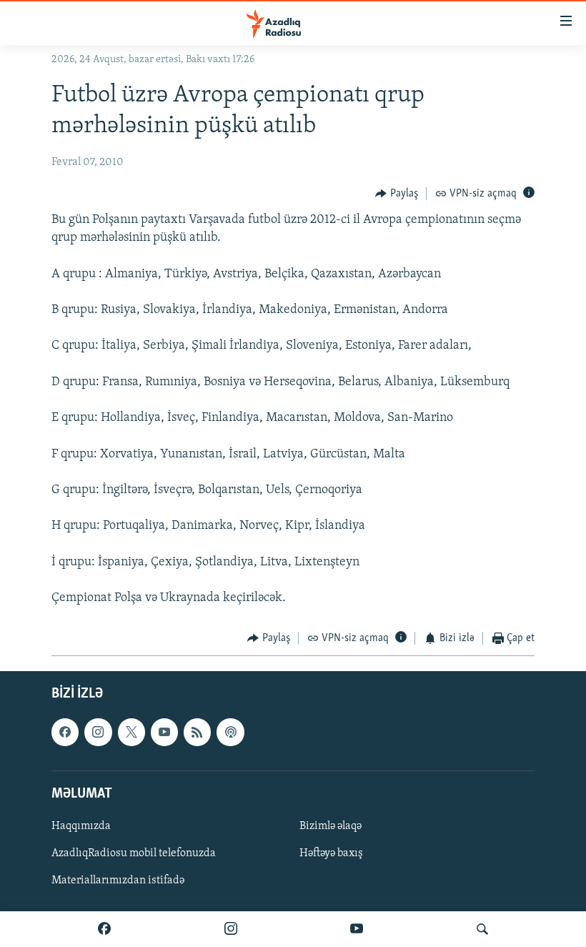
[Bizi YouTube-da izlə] (356, 929)
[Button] (396, 193)
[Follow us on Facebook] (65, 731)
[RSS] (197, 731)
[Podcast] (230, 731)
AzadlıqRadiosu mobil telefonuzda (133, 853)
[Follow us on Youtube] (164, 731)
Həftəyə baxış (331, 853)
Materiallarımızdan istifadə (117, 880)
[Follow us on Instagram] (97, 731)
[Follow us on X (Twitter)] (131, 731)
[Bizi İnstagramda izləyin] (231, 929)
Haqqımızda (81, 826)
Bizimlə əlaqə (330, 826)
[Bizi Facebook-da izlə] (104, 929)
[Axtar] (482, 929)
